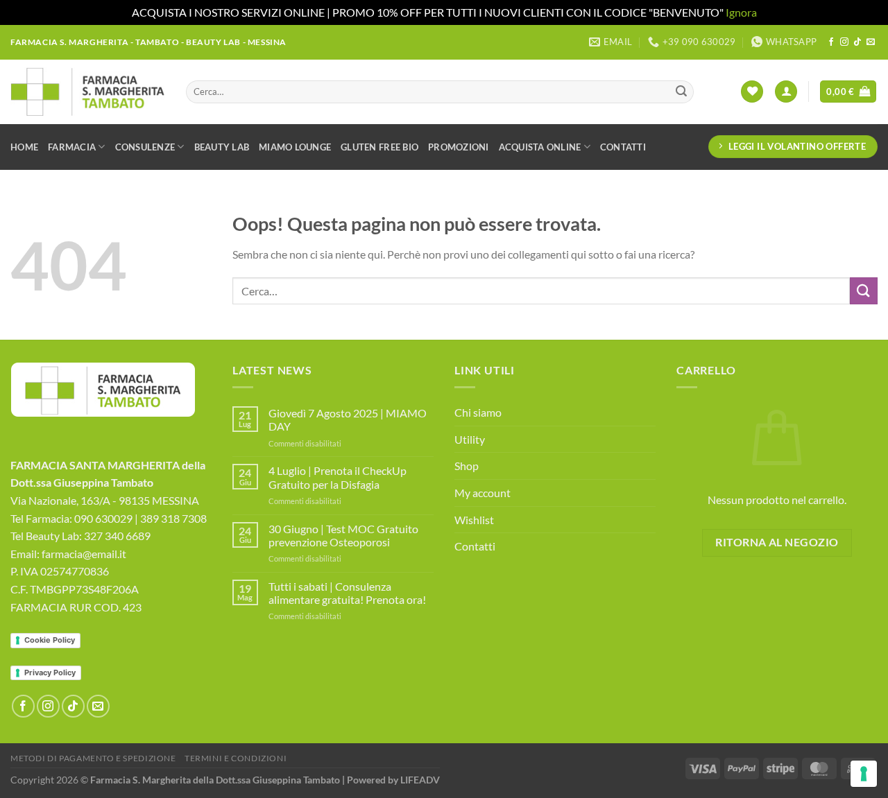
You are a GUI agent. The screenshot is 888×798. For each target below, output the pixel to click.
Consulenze (145, 147)
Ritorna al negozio (776, 542)
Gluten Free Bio (379, 147)
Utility (469, 439)
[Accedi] (786, 91)
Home (24, 147)
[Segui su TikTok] (857, 42)
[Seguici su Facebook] (831, 42)
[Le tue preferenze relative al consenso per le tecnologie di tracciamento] (864, 774)
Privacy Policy (50, 672)
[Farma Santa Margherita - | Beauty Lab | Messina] (87, 91)
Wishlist (474, 519)
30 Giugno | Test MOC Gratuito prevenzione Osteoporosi (343, 535)
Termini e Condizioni (236, 758)
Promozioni (458, 147)
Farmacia (72, 147)
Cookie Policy (49, 640)
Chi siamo (478, 412)
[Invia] (681, 91)
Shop (466, 465)
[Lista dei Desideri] (752, 91)
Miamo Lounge (295, 147)
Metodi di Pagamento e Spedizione (93, 758)
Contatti (623, 147)
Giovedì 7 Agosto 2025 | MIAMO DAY (347, 419)
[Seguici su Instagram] (844, 42)
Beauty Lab (222, 147)
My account (482, 492)
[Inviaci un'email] (870, 42)
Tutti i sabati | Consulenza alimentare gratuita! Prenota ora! (347, 593)
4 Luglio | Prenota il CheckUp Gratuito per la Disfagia (337, 477)
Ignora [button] (741, 12)
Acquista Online (540, 147)
